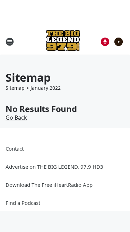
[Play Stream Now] (118, 42)
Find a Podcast (23, 202)
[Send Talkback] (105, 42)
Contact (15, 148)
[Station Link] (63, 41)
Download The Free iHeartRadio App (49, 184)
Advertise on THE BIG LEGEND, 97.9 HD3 (54, 166)
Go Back (16, 117)
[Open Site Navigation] (10, 42)
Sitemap (15, 88)
